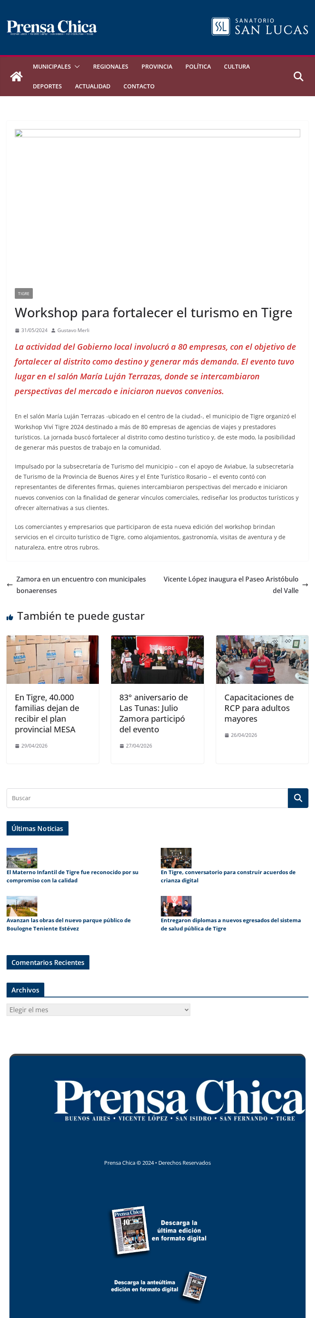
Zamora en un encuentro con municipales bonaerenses (81, 585)
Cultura (237, 66)
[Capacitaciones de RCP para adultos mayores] (262, 641)
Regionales (110, 66)
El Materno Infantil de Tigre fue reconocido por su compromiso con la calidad (73, 876)
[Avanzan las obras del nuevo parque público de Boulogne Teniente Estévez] (22, 906)
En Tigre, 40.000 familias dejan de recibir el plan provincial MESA (47, 713)
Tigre (24, 293)
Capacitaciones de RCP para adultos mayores (259, 708)
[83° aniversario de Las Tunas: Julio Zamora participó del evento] (157, 641)
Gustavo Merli (73, 330)
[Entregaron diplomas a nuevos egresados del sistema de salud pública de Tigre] (176, 906)
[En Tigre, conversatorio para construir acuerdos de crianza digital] (176, 858)
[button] (75, 66)
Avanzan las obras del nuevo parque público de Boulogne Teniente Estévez (69, 924)
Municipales (52, 66)
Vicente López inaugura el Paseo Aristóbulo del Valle (231, 585)
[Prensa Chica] (16, 76)
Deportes (47, 86)
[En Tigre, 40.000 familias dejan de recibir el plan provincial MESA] (53, 641)
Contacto (139, 86)
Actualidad (92, 86)
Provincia (157, 66)
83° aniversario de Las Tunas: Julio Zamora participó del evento (153, 713)
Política (198, 66)
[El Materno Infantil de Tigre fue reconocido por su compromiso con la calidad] (22, 858)
